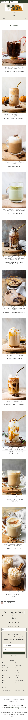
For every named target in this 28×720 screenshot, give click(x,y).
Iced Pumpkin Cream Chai (14, 119)
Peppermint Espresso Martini (14, 71)
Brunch (4, 209)
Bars (3, 663)
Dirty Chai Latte (14, 166)
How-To (18, 497)
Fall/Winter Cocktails (11, 68)
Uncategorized (19, 690)
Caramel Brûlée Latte (14, 358)
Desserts (14, 257)
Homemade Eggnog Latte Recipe (14, 595)
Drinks (22, 67)
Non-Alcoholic (16, 258)
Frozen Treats (6, 258)
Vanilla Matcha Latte (14, 213)
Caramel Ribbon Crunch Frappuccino (14, 452)
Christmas (7, 67)
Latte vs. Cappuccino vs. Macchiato (14, 500)
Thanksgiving (21, 308)
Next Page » (10, 603)
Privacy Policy (14, 655)
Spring (22, 162)
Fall (19, 114)
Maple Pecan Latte (14, 548)
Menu (15, 13)
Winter (21, 68)
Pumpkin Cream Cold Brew (14, 404)
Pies (3, 683)
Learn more (17, 716)
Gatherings (18, 678)
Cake (4, 665)
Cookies (17, 668)
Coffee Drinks (15, 67)
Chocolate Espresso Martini (14, 312)
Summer (17, 210)
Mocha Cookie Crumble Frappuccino (14, 262)
